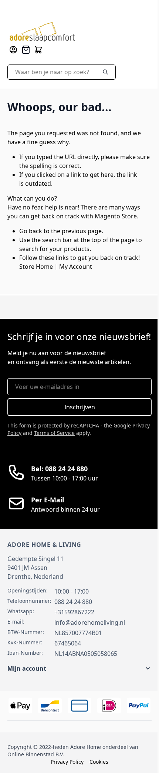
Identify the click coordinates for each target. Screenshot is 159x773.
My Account (75, 266)
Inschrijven (79, 407)
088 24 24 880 (73, 602)
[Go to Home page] (42, 32)
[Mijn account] (13, 50)
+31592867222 (74, 612)
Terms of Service (54, 432)
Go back (30, 231)
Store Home (36, 266)
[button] (79, 668)
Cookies (98, 761)
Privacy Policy (67, 761)
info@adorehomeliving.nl (89, 622)
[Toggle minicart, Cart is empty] (38, 50)
